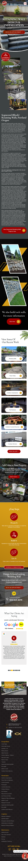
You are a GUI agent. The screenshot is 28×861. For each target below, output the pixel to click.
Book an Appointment (13, 587)
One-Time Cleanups (6, 834)
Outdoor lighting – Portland (7, 755)
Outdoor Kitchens (5, 789)
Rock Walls (3, 766)
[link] (10, 849)
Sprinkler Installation (6, 816)
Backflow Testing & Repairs (7, 825)
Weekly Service (4, 832)
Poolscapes (4, 784)
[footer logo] (14, 717)
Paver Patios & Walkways (7, 780)
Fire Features (4, 791)
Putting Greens (4, 750)
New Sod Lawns (5, 757)
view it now (13, 476)
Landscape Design (5, 746)
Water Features (4, 753)
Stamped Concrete (5, 802)
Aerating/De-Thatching (6, 841)
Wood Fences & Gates (6, 793)
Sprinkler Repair (5, 818)
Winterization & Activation (7, 823)
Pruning (3, 839)
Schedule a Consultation (13, 567)
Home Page (4, 744)
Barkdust (3, 836)
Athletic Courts (4, 768)
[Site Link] (4, 4)
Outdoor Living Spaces (6, 778)
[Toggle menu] (25, 3)
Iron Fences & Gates (6, 796)
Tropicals (3, 762)
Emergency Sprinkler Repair (7, 821)
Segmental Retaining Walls (7, 764)
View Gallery (13, 451)
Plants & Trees (4, 759)
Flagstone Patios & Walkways (8, 798)
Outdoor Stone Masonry (6, 771)
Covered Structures (5, 787)
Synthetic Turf (4, 748)
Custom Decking (5, 782)
